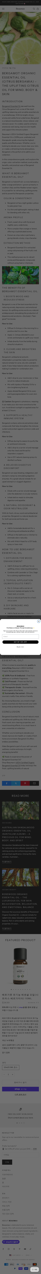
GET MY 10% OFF (20, 642)
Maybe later (20, 646)
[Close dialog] (38, 621)
